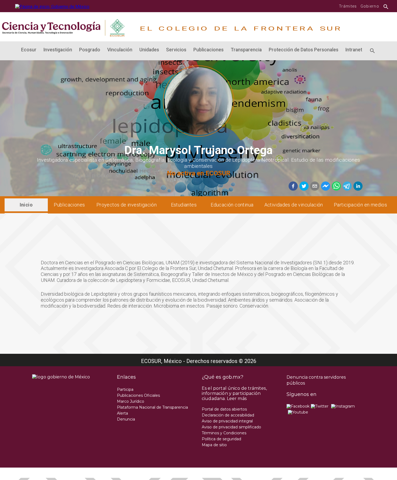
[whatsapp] (335, 186)
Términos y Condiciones (224, 433)
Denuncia (126, 419)
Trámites (348, 6)
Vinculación (119, 49)
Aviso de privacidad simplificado (231, 427)
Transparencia (246, 49)
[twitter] (303, 186)
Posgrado (89, 49)
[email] (314, 186)
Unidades (149, 49)
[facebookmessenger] (324, 186)
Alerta (122, 413)
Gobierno (370, 6)
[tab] (26, 204)
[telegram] (346, 186)
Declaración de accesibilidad (228, 415)
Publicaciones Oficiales (138, 395)
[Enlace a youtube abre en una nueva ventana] (298, 412)
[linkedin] (357, 186)
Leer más (237, 398)
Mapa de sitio (214, 444)
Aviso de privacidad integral (227, 421)
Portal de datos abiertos (224, 409)
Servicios (176, 49)
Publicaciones (208, 49)
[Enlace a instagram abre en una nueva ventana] (343, 406)
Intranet (353, 49)
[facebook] (293, 186)
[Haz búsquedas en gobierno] (384, 6)
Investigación (57, 49)
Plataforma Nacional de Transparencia (152, 407)
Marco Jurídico (130, 401)
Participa (125, 389)
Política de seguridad (221, 438)
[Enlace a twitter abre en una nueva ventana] (319, 406)
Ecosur (28, 49)
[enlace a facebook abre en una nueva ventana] (298, 406)
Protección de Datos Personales (303, 49)
